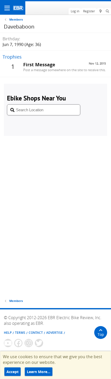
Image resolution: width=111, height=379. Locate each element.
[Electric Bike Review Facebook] (18, 343)
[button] (7, 8)
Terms (20, 332)
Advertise (54, 332)
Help (8, 332)
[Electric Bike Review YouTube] (8, 343)
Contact (36, 332)
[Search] (107, 11)
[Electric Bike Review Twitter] (39, 343)
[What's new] (100, 11)
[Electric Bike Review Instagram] (29, 343)
